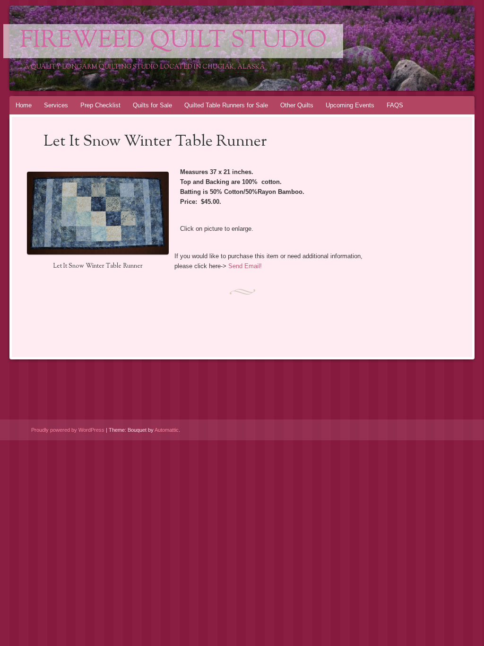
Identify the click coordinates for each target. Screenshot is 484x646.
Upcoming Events (350, 105)
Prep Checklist (100, 105)
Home (24, 105)
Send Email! (245, 266)
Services (56, 105)
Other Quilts (296, 105)
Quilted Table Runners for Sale (226, 105)
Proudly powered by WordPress (67, 430)
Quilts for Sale (152, 105)
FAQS (395, 105)
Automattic (167, 430)
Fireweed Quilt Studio (173, 41)
